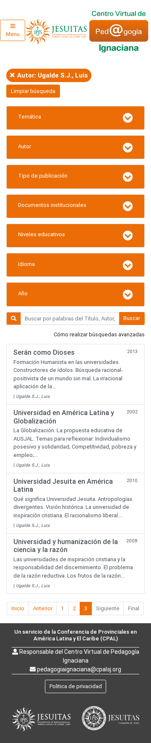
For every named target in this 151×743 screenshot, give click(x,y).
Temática (29, 116)
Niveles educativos (41, 234)
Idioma (26, 264)
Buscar (131, 318)
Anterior (42, 608)
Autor (24, 146)
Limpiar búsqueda (33, 91)
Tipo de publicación (43, 175)
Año (23, 293)
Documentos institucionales (52, 205)
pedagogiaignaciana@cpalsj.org (79, 669)
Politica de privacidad (75, 686)
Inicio (17, 608)
